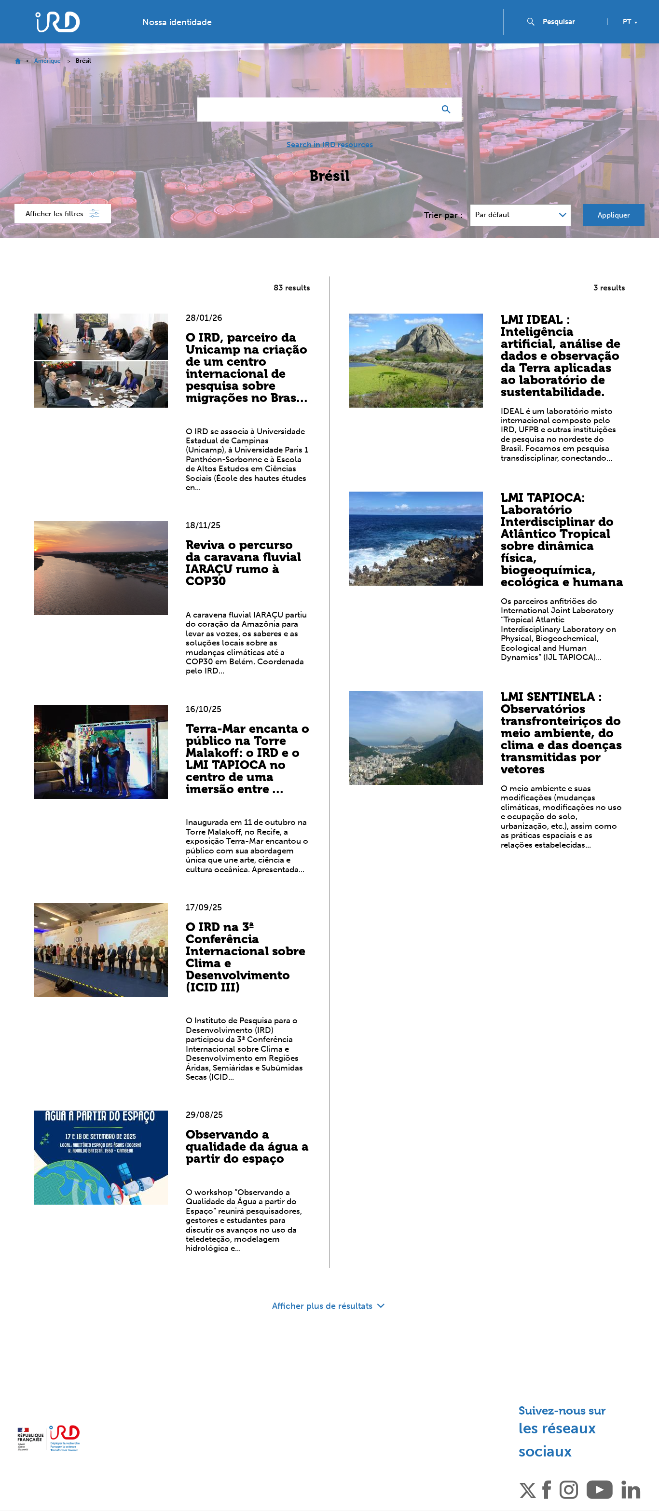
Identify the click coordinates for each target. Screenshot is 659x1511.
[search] (571, 21)
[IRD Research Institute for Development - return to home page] (48, 1438)
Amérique (47, 60)
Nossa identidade (177, 22)
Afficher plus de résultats (323, 1306)
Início (17, 61)
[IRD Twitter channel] (528, 1489)
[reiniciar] (424, 109)
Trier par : (443, 215)
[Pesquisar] (448, 109)
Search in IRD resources (330, 145)
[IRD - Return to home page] (57, 22)
